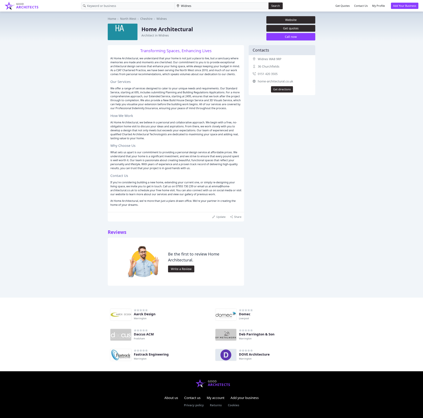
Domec (244, 314)
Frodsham (139, 338)
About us (171, 398)
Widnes (161, 19)
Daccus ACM (144, 334)
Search (275, 6)
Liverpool (244, 318)
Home (112, 19)
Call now (291, 37)
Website (291, 20)
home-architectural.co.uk (275, 81)
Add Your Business (404, 6)
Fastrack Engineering (151, 354)
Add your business (245, 398)
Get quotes (291, 28)
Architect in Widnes (155, 35)
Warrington (140, 318)
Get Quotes (342, 6)
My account (215, 398)
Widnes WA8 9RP (269, 59)
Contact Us (361, 6)
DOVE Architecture (254, 354)
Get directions (282, 89)
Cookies (233, 405)
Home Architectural (167, 29)
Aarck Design (144, 314)
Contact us (192, 398)
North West (128, 19)
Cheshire (146, 19)
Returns (216, 405)
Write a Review (181, 269)
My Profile (378, 6)
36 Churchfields (268, 66)
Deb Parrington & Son (256, 334)
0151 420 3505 (268, 74)
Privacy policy (194, 405)
